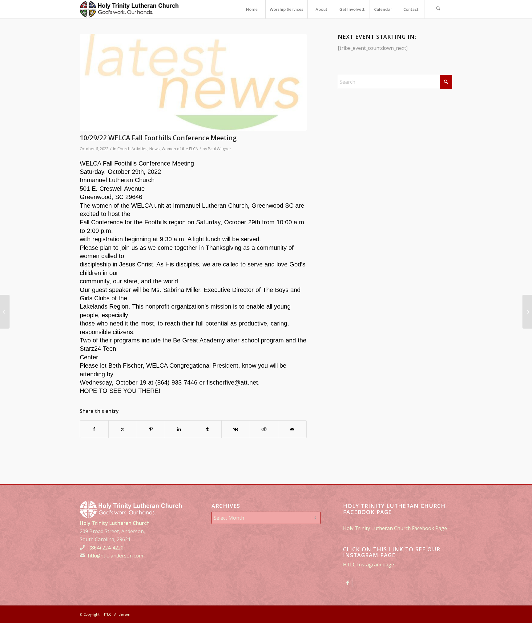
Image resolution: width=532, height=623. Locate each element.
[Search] (438, 9)
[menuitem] (251, 9)
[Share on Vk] (236, 429)
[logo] (129, 9)
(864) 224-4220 (106, 547)
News (154, 148)
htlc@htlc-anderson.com (115, 555)
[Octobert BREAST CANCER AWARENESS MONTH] (527, 312)
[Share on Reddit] (264, 429)
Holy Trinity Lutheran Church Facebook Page (395, 528)
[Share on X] (123, 429)
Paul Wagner (219, 148)
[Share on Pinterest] (151, 429)
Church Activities (132, 148)
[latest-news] (193, 82)
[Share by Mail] (292, 429)
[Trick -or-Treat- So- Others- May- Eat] (5, 312)
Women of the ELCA (180, 148)
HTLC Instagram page (368, 564)
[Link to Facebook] (347, 582)
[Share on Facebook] (94, 429)
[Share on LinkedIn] (179, 429)
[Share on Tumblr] (207, 429)
